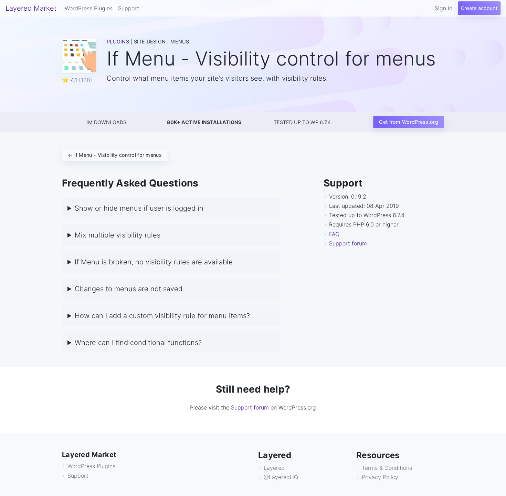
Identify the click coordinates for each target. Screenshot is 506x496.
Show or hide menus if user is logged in (139, 208)
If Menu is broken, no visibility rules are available (154, 262)
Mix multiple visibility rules (117, 235)
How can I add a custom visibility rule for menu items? (162, 316)
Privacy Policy (380, 477)
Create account (479, 8)
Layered (274, 467)
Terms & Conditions (387, 467)
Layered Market (31, 8)
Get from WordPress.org (408, 122)
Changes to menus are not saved (128, 289)
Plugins (118, 41)
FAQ (334, 234)
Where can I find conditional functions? (138, 342)
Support (128, 8)
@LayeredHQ (281, 477)
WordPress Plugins (89, 8)
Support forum (351, 243)
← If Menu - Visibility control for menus (115, 155)
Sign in (443, 8)
